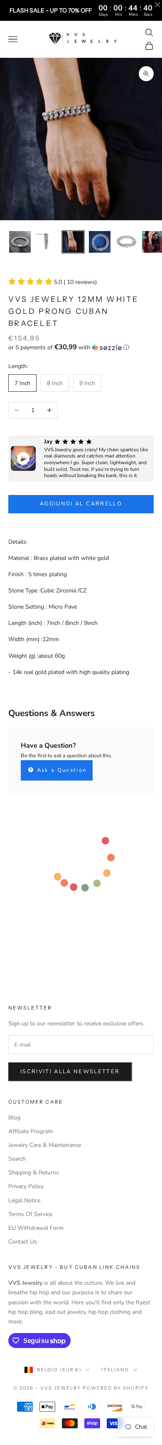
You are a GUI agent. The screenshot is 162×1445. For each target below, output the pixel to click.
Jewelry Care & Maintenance (44, 1145)
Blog (14, 1118)
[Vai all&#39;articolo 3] (73, 242)
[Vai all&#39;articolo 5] (126, 242)
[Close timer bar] (157, 4)
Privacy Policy (26, 1186)
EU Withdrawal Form (36, 1228)
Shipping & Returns (33, 1172)
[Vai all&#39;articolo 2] (46, 242)
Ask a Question (60, 770)
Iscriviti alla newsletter (70, 1071)
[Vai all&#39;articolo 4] (99, 242)
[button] (81, 347)
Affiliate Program (30, 1131)
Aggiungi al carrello (81, 503)
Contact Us (22, 1242)
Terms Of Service (30, 1214)
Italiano (115, 1370)
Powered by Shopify (116, 1388)
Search (17, 1159)
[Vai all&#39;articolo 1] (20, 242)
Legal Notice (24, 1200)
